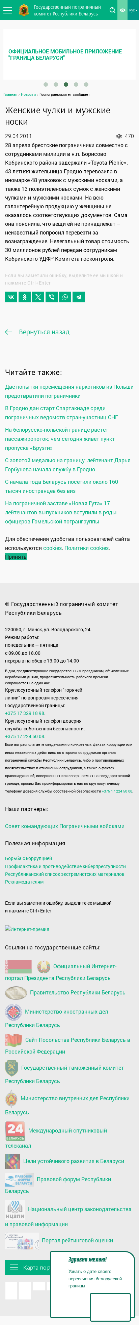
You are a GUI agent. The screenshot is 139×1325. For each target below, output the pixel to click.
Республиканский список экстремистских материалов (64, 874)
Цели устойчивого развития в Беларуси (73, 1160)
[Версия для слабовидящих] (122, 10)
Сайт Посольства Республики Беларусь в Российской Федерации (67, 1045)
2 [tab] (56, 84)
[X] (38, 297)
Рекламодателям (24, 882)
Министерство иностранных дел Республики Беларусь (56, 1018)
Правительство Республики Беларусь (77, 992)
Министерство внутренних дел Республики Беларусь (67, 1105)
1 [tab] (46, 84)
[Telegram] (79, 297)
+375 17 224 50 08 (24, 736)
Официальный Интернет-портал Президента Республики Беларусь (60, 972)
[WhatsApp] (65, 297)
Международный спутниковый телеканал (56, 1138)
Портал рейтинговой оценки (76, 1240)
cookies (52, 547)
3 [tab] (66, 84)
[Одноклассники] (25, 297)
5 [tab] (86, 84)
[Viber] (52, 297)
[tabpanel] (69, 54)
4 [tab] (76, 84)
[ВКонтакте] (11, 297)
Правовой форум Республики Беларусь (58, 1185)
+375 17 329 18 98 (24, 713)
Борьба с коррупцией (28, 858)
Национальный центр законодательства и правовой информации (68, 1216)
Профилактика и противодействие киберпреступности (65, 866)
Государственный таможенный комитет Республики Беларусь (64, 1074)
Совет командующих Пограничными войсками (64, 825)
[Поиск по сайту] (112, 10)
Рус (132, 9)
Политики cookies (86, 547)
